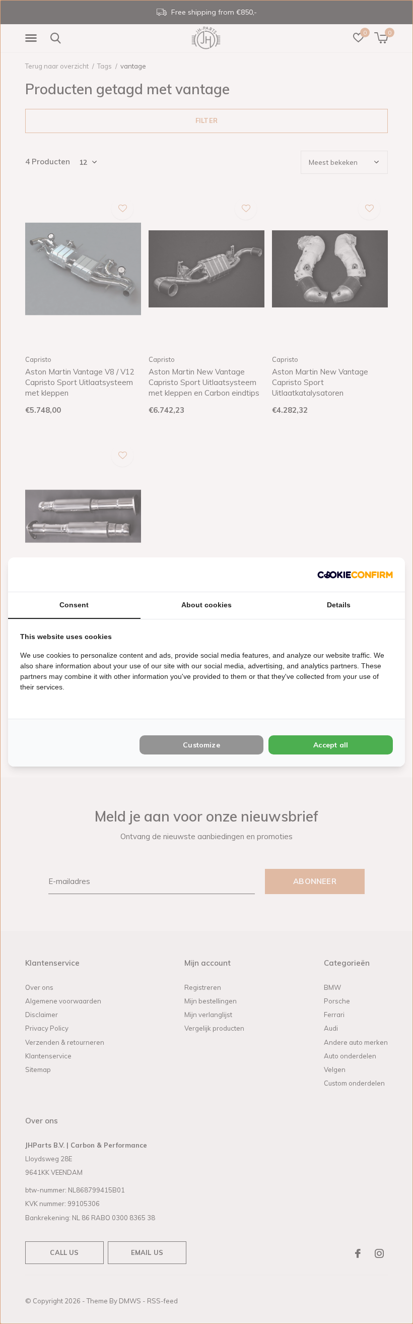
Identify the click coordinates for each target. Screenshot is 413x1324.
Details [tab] (339, 605)
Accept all (330, 744)
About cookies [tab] (206, 605)
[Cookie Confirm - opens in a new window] (355, 574)
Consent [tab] (74, 605)
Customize (201, 744)
